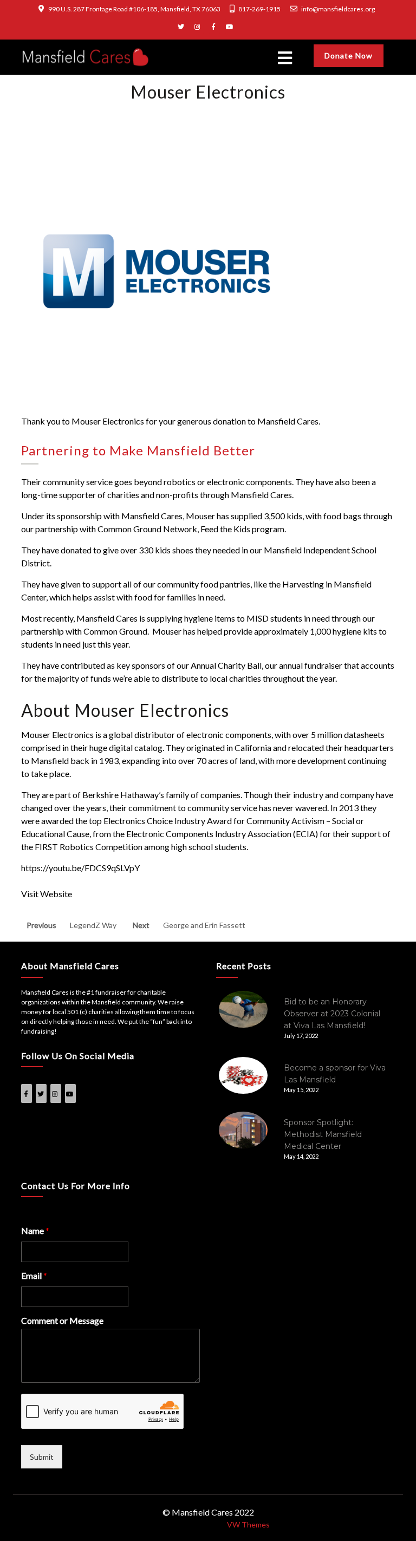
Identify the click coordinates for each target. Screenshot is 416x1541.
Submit (42, 1456)
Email (34, 1275)
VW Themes (247, 1524)
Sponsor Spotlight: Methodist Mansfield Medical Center (323, 1134)
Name (35, 1230)
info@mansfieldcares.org (338, 9)
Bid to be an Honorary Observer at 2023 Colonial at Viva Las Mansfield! (332, 1013)
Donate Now (348, 55)
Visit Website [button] (46, 894)
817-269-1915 (259, 9)
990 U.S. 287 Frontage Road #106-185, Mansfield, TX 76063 (134, 9)
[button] (208, 57)
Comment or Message (62, 1320)
